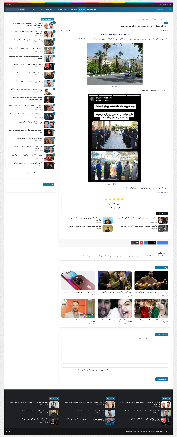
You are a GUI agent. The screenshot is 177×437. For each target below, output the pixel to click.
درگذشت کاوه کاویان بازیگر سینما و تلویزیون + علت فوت (27, 122)
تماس (32, 9)
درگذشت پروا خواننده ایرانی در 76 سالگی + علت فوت (27, 64)
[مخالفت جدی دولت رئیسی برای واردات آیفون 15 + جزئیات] (78, 280)
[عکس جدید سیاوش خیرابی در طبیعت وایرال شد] (49, 75)
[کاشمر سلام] (163, 9)
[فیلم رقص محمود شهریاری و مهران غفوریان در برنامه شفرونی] (108, 228)
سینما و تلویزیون (62, 9)
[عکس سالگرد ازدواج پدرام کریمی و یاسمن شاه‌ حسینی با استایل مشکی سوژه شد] (49, 99)
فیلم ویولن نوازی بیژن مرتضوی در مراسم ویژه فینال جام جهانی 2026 (85, 419)
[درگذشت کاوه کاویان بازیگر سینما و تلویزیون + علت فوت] (49, 124)
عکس (73, 9)
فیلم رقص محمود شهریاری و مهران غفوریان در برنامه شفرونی (84, 226)
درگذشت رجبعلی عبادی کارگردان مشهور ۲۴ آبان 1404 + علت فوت (139, 226)
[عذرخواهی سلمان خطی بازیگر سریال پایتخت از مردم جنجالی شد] (49, 50)
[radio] (107, 199)
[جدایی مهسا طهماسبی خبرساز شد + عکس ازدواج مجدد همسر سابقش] (49, 58)
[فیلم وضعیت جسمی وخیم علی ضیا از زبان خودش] (49, 83)
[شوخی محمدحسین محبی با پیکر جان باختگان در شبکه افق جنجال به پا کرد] (163, 220)
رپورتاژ (40, 9)
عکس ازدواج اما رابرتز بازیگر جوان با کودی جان (29, 138)
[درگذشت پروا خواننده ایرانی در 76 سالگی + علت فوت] (49, 66)
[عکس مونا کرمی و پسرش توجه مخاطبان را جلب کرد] (49, 165)
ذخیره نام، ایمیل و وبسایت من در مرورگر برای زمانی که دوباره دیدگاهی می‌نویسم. (90, 370)
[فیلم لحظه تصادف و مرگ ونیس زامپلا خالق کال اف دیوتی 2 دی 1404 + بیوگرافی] (108, 220)
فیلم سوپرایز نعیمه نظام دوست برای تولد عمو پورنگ (154, 319)
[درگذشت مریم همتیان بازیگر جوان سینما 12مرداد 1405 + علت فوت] (49, 132)
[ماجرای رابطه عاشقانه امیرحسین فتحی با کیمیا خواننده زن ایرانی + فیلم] (49, 34)
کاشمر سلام (159, 192)
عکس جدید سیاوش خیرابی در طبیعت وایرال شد (29, 72)
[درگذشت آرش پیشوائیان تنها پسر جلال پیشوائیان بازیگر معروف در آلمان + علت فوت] (49, 25)
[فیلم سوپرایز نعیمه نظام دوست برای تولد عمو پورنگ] (151, 308)
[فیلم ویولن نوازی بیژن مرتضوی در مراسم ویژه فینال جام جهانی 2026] (110, 421)
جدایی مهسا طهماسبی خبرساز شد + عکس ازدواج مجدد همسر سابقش (28, 402)
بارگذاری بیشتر (31, 172)
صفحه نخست (91, 9)
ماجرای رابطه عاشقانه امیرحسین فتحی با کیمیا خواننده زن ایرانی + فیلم (84, 402)
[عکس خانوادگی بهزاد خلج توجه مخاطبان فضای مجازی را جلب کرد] (49, 116)
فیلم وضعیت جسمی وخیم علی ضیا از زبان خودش (29, 81)
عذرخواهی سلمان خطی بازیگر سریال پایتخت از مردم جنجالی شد (142, 410)
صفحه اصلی (164, 19)
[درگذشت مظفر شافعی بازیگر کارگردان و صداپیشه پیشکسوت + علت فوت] (49, 108)
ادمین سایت (162, 253)
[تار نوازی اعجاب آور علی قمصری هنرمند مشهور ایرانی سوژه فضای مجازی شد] (151, 280)
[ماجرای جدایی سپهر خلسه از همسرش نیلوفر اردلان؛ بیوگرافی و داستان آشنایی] (49, 149)
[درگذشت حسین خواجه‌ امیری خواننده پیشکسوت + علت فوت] (49, 42)
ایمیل (166, 370)
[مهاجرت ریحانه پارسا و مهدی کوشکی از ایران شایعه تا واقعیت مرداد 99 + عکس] (115, 308)
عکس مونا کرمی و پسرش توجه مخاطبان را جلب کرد (28, 163)
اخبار (81, 9)
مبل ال (50, 188)
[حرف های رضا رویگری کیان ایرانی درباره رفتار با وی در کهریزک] (115, 280)
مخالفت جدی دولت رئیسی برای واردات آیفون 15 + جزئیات (79, 292)
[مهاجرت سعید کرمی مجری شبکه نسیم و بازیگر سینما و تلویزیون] (78, 308)
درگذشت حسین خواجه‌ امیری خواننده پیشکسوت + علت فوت (26, 39)
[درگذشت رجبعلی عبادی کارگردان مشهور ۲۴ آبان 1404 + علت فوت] (163, 228)
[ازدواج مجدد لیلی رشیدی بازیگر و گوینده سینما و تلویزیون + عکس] (49, 157)
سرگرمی (49, 9)
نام (167, 362)
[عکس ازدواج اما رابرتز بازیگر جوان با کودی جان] (49, 140)
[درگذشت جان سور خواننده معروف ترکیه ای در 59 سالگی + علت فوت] (49, 91)
